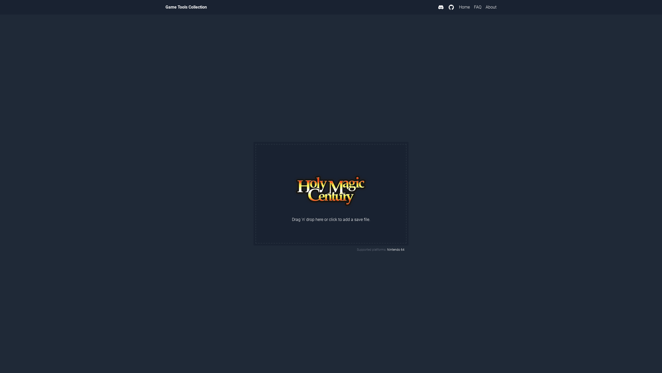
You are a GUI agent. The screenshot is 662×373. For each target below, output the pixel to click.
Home (464, 7)
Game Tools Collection (186, 7)
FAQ (478, 7)
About (491, 7)
